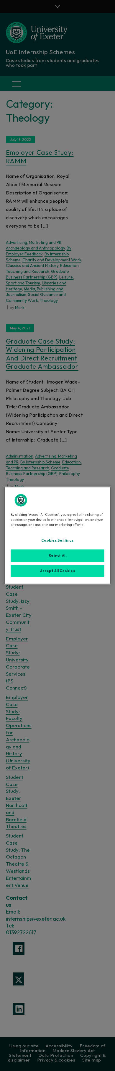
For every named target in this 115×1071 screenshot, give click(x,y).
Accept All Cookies (57, 570)
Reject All (58, 555)
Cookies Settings (57, 540)
